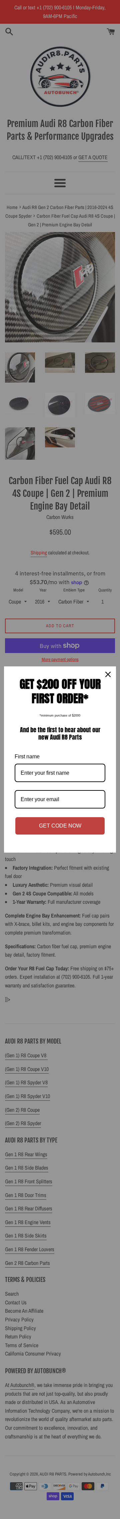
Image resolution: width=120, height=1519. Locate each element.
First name (27, 756)
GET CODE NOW (60, 826)
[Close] (108, 674)
